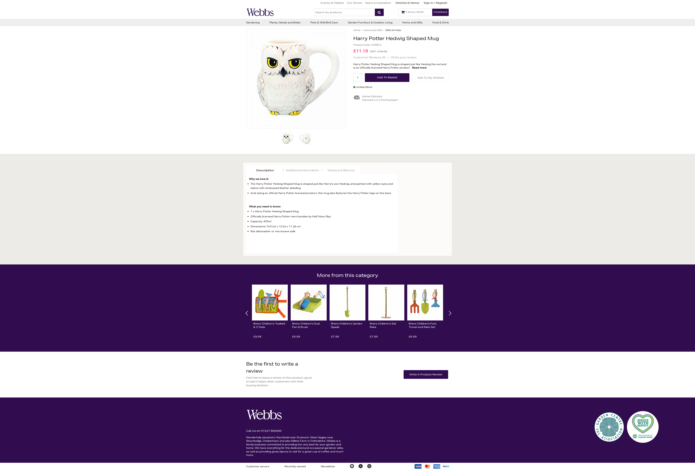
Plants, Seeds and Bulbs (284, 22)
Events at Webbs (332, 3)
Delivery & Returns (341, 170)
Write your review (404, 57)
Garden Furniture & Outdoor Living (370, 22)
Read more (419, 67)
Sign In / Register (435, 3)
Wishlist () (407, 3)
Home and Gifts (412, 22)
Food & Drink (440, 22)
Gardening (253, 22)
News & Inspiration (378, 3)
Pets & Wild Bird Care (324, 22)
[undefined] (296, 79)
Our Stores (354, 3)
